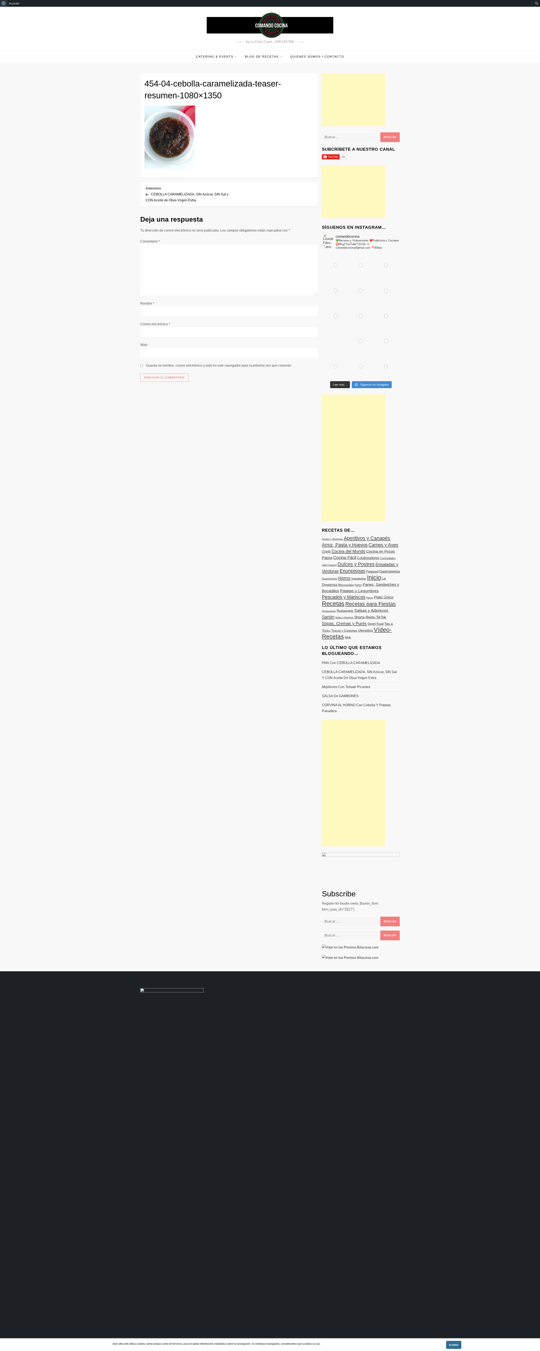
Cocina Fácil (344, 557)
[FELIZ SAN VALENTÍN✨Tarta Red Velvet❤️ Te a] (361, 316)
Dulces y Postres (356, 564)
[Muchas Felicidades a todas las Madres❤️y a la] (335, 341)
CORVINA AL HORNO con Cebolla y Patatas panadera (356, 708)
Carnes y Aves (383, 544)
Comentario (150, 241)
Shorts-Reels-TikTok (370, 617)
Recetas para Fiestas (370, 604)
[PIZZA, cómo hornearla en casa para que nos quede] (386, 316)
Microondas (346, 585)
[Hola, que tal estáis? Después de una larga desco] (335, 290)
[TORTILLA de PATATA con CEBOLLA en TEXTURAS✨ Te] (386, 290)
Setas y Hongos (344, 617)
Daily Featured (329, 565)
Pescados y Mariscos (343, 597)
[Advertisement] (353, 99)
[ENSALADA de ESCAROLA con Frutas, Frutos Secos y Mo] (361, 290)
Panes (358, 585)
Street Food (375, 624)
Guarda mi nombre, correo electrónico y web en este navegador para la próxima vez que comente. (219, 365)
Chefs (326, 551)
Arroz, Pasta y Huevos (345, 544)
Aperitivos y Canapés (367, 538)
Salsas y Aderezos (371, 610)
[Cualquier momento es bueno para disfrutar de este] (335, 366)
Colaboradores (368, 558)
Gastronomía (389, 571)
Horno (344, 578)
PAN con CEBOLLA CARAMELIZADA (351, 663)
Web (143, 345)
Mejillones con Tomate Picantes (346, 687)
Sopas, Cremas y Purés (344, 623)
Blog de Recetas (262, 56)
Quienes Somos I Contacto (317, 56)
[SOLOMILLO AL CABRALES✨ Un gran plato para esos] (361, 366)
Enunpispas (352, 571)
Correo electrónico (155, 324)
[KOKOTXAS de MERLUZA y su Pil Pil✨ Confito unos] (361, 265)
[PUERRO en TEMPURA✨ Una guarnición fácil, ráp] (386, 366)
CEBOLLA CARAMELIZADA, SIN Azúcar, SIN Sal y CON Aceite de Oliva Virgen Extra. (359, 675)
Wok (348, 637)
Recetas (333, 603)
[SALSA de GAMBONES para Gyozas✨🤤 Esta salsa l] (386, 341)
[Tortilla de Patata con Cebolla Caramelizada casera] (335, 265)
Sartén (328, 617)
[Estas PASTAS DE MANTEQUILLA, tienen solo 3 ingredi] (386, 265)
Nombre (147, 303)
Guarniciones (329, 578)
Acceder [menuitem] (14, 3)
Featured (372, 571)
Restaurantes (329, 611)
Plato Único (383, 597)
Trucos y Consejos (344, 630)
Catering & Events (214, 56)
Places (369, 597)
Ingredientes (358, 578)
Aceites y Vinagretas (332, 539)
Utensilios (365, 630)
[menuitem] (3, 3)
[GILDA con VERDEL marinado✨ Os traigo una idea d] (361, 341)
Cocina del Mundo (348, 551)
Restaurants (345, 610)
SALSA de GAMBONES (340, 696)
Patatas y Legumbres (359, 591)
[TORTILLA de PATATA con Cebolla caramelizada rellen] (335, 316)
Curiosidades (388, 558)
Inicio (374, 577)
